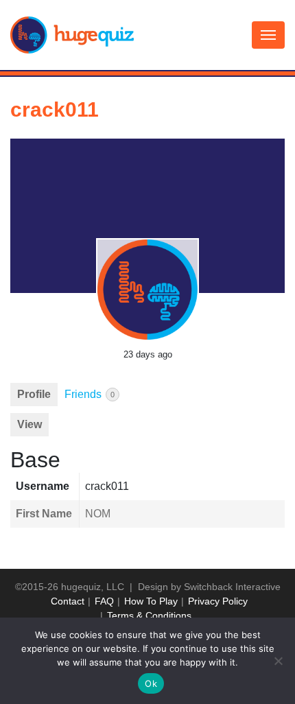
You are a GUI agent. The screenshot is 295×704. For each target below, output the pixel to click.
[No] (278, 661)
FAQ (104, 601)
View (29, 424)
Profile (34, 394)
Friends (89, 394)
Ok (151, 683)
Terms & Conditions (149, 615)
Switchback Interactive (232, 586)
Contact (67, 601)
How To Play (151, 601)
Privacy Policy (218, 601)
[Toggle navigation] (268, 35)
